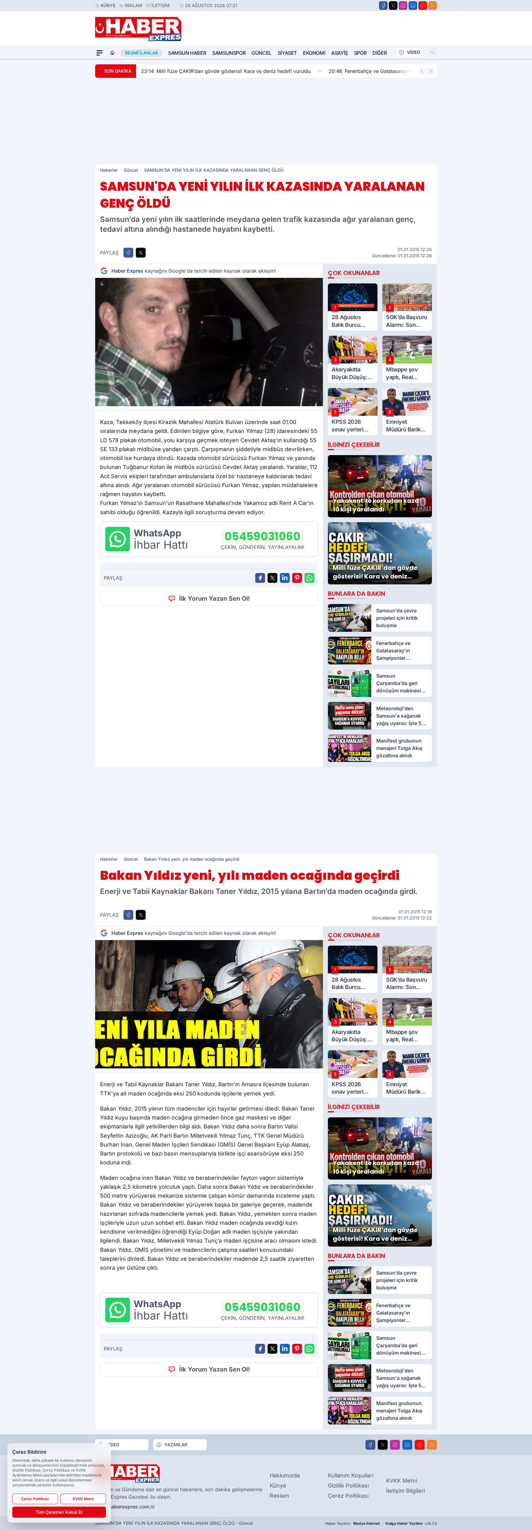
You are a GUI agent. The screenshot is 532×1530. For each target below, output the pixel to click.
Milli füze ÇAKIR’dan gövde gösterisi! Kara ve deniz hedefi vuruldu (226, 71)
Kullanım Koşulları (350, 1475)
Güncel (262, 53)
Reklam (133, 5)
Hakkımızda (285, 1475)
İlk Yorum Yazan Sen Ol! (214, 598)
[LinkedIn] (413, 5)
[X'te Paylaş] (141, 253)
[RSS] (432, 5)
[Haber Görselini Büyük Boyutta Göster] (209, 342)
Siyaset (287, 53)
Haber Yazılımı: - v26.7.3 (381, 1523)
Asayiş (339, 53)
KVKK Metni (401, 1480)
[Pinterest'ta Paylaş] (297, 578)
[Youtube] (422, 5)
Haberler (109, 170)
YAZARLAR (175, 1444)
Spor (360, 53)
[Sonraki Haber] (430, 71)
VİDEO (413, 52)
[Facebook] (383, 5)
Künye (108, 5)
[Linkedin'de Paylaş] (285, 578)
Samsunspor (228, 53)
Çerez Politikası (348, 1495)
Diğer (380, 53)
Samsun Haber (187, 53)
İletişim (160, 5)
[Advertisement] (266, 121)
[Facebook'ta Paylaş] (128, 253)
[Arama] (433, 52)
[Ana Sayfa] (112, 53)
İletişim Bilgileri (405, 1491)
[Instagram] (403, 5)
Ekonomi (314, 53)
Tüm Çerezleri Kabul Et (59, 1512)
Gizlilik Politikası (348, 1485)
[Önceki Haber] (422, 71)
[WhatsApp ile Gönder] (309, 578)
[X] (393, 5)
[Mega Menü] (99, 52)
